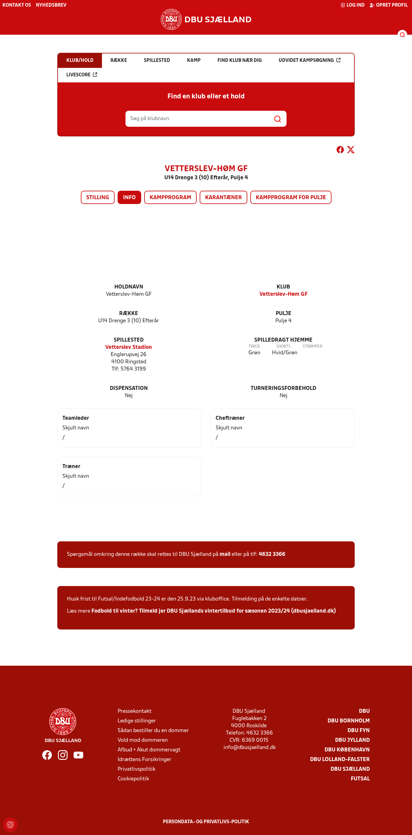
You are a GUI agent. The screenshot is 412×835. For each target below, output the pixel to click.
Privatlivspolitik (136, 769)
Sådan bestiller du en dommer (153, 730)
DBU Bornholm (349, 721)
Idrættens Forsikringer (144, 759)
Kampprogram (170, 197)
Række (128, 313)
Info (129, 197)
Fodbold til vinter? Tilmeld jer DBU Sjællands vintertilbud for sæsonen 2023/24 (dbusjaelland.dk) (213, 611)
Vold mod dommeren (143, 740)
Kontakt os (16, 5)
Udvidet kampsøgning (306, 61)
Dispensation (129, 388)
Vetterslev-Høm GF (283, 294)
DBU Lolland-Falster (340, 759)
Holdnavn (128, 287)
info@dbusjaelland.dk (249, 747)
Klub (283, 287)
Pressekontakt (134, 711)
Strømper (312, 347)
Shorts (283, 347)
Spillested (129, 340)
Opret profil (392, 5)
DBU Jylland (352, 740)
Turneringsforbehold (283, 388)
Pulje (283, 313)
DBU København (347, 750)
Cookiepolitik (133, 779)
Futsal (360, 779)
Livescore (78, 75)
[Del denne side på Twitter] (351, 151)
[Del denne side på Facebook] (340, 151)
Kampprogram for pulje (291, 197)
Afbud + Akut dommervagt (149, 750)
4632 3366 (272, 554)
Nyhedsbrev (51, 5)
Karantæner (223, 197)
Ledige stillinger (137, 721)
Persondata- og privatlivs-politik (206, 822)
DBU (364, 711)
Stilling (97, 197)
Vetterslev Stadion (128, 347)
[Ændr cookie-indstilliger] (10, 824)
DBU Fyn (358, 730)
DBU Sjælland (350, 769)
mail (225, 554)
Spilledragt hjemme (283, 340)
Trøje (254, 347)
